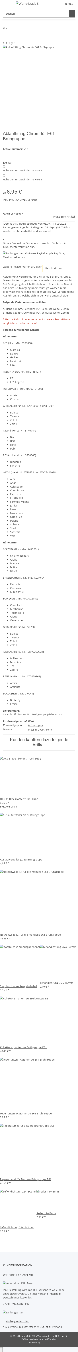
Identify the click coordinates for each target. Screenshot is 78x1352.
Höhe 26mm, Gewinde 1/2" (22, 179)
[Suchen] (72, 13)
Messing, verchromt (40, 729)
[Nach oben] (1, 1349)
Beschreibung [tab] (53, 268)
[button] (60, 4)
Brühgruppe (35, 725)
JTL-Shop (45, 1342)
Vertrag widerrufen (17, 1321)
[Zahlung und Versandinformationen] (13, 1312)
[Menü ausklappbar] (7, 4)
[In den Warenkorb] (6, 39)
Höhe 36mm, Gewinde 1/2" (22, 170)
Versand (33, 200)
